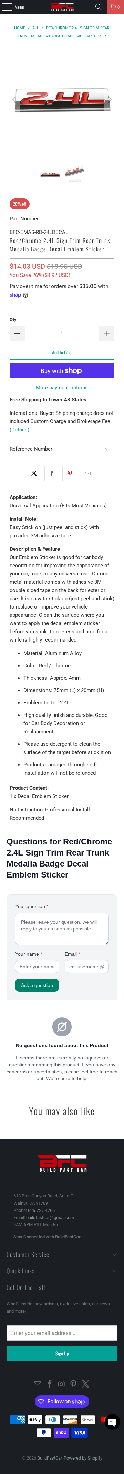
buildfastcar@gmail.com (50, 1217)
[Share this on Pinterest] (69, 473)
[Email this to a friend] (88, 473)
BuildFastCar (49, 1458)
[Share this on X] (34, 473)
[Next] (109, 99)
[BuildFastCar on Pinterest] (74, 1384)
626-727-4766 (41, 1210)
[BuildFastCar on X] (86, 1384)
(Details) (19, 430)
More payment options (62, 388)
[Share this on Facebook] (51, 473)
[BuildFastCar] (62, 7)
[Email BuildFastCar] (38, 1384)
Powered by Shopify (83, 1458)
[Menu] (3, 7)
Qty (13, 319)
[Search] (98, 7)
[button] (112, 1422)
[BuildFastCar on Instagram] (61, 1384)
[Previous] (14, 99)
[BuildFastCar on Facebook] (49, 1384)
